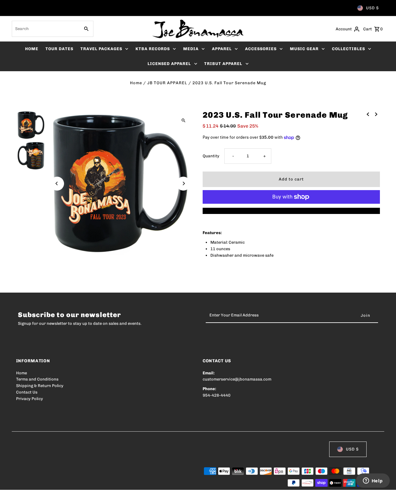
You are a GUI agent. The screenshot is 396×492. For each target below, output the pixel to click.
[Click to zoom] (183, 120)
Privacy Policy (29, 398)
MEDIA (191, 48)
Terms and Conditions (37, 379)
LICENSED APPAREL (169, 63)
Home (136, 83)
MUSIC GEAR (304, 48)
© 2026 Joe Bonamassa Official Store (52, 483)
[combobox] (45, 29)
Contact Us (26, 392)
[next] (376, 114)
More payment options (291, 210)
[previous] (368, 114)
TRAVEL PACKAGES (101, 48)
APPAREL (222, 48)
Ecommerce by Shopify (130, 483)
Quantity (211, 156)
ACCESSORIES (261, 48)
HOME (31, 48)
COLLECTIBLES (348, 48)
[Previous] (57, 183)
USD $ (372, 8)
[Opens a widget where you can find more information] (373, 481)
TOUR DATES (59, 48)
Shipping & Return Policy (39, 385)
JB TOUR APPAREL (167, 83)
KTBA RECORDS (153, 48)
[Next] (183, 183)
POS (95, 483)
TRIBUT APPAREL (223, 63)
